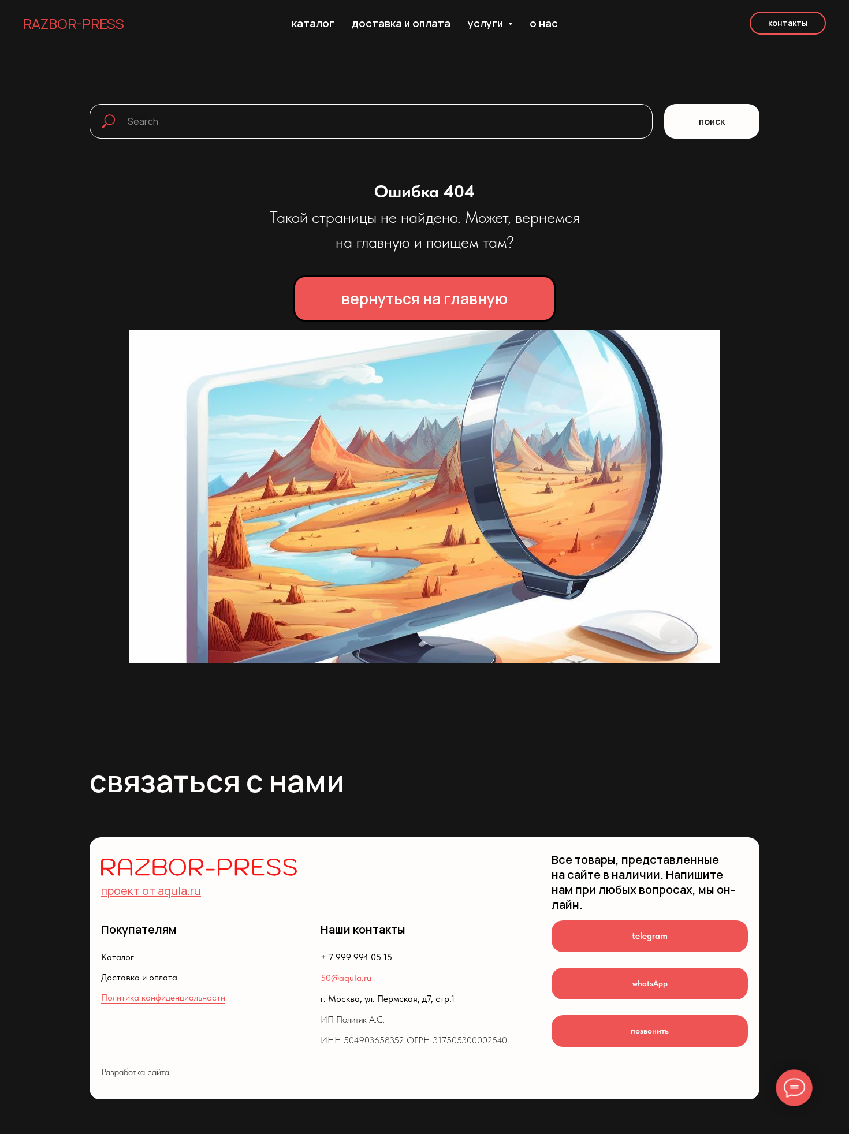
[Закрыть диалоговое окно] (830, 18)
